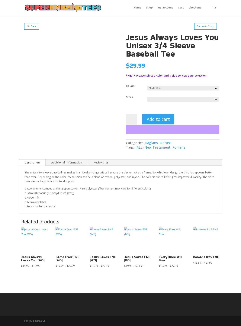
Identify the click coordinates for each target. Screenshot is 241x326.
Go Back (31, 26)
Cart (181, 7)
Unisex (165, 142)
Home (137, 7)
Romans (178, 147)
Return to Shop (205, 26)
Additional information (66, 162)
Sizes (129, 97)
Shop (149, 7)
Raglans (151, 142)
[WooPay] (172, 129)
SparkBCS (39, 320)
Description (32, 162)
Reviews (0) (101, 162)
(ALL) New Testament (153, 147)
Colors (130, 86)
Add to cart (158, 119)
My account (165, 7)
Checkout (195, 7)
